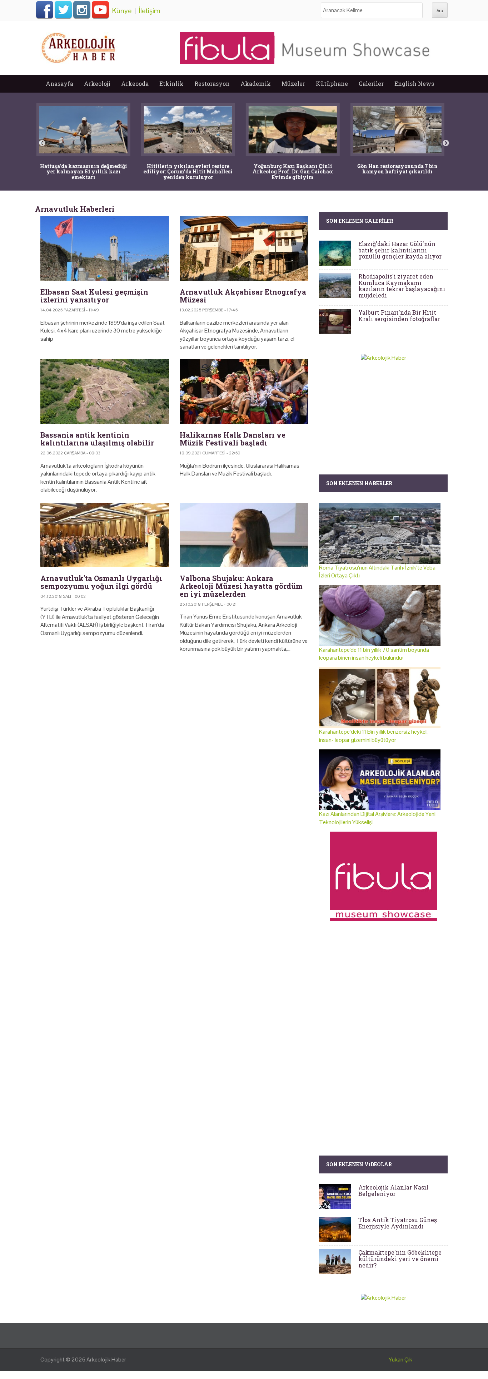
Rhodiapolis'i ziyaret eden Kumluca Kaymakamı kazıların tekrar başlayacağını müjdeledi (401, 285)
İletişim (149, 10)
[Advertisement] (174, 720)
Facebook (44, 9)
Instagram (81, 9)
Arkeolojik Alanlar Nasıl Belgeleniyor (393, 1190)
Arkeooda (135, 83)
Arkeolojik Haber (106, 1359)
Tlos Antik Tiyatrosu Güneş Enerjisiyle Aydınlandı (397, 1223)
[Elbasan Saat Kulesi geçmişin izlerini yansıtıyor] (104, 248)
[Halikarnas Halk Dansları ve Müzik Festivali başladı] (244, 391)
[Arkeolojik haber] (79, 46)
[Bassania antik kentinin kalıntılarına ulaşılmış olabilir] (104, 391)
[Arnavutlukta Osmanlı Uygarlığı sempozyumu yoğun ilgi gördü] (104, 535)
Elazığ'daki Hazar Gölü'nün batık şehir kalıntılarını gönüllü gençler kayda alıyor (400, 250)
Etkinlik (171, 83)
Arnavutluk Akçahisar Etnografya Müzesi (243, 295)
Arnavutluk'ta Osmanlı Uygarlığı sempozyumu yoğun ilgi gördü (101, 582)
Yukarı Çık (400, 1359)
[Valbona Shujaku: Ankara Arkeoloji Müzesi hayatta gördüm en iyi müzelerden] (244, 535)
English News (414, 83)
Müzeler (293, 83)
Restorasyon (212, 83)
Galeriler (371, 83)
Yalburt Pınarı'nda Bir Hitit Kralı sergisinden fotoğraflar (399, 315)
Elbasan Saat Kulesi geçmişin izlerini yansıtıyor (94, 295)
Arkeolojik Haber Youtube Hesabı (100, 9)
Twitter (63, 9)
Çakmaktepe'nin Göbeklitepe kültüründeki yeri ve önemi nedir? (400, 1259)
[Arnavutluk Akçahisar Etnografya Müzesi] (244, 248)
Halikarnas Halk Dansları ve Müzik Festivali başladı (232, 438)
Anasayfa (59, 83)
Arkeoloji (97, 83)
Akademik (255, 83)
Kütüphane (332, 83)
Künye (121, 10)
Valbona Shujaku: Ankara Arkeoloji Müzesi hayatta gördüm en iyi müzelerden (241, 586)
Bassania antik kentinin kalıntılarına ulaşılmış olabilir (97, 438)
